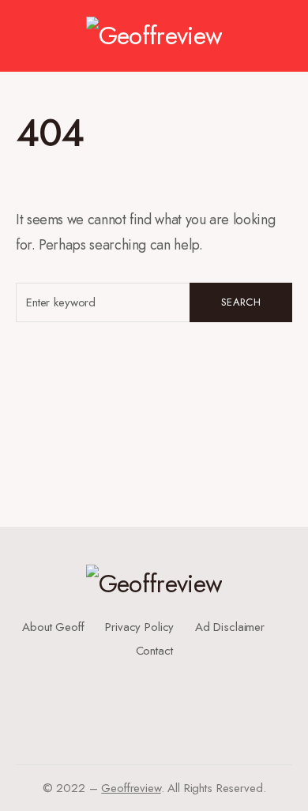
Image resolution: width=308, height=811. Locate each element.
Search (241, 302)
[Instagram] (148, 695)
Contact (154, 650)
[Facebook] (148, 669)
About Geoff (53, 627)
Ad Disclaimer (230, 627)
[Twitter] (148, 682)
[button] (23, 35)
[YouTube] (148, 707)
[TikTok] (154, 720)
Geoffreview (130, 788)
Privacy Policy (139, 627)
